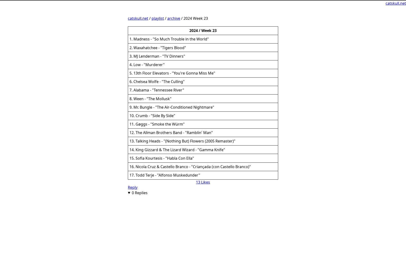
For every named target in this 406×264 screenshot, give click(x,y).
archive (173, 18)
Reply (132, 187)
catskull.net (396, 3)
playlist (158, 18)
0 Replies (140, 192)
